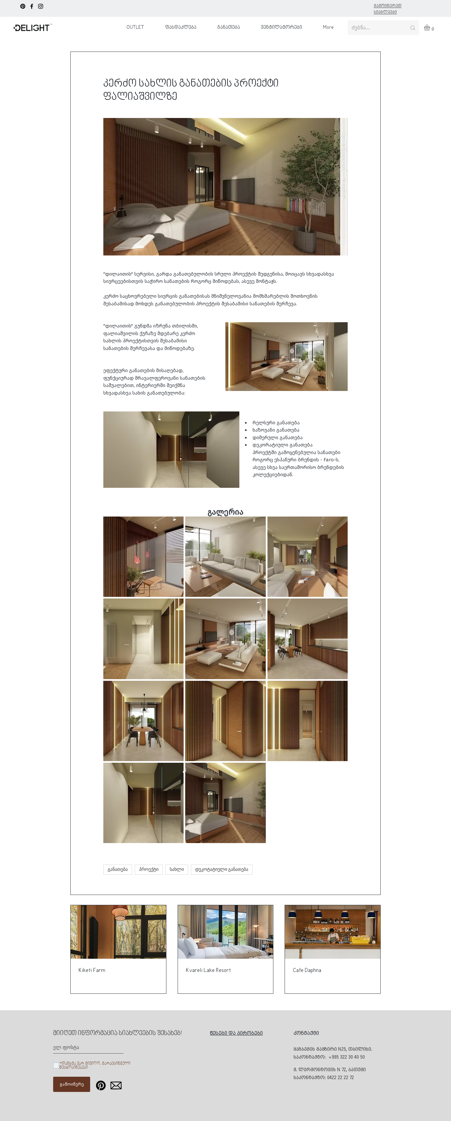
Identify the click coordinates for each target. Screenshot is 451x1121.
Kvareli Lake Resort (208, 970)
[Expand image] (143, 557)
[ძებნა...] (412, 27)
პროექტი (148, 869)
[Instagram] (40, 6)
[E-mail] (116, 1085)
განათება (118, 869)
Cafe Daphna (307, 970)
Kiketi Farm (92, 970)
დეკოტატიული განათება (221, 869)
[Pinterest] (22, 6)
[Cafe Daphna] (332, 932)
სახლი (177, 869)
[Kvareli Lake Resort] (225, 932)
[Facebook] (31, 6)
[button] (430, 27)
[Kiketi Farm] (118, 932)
